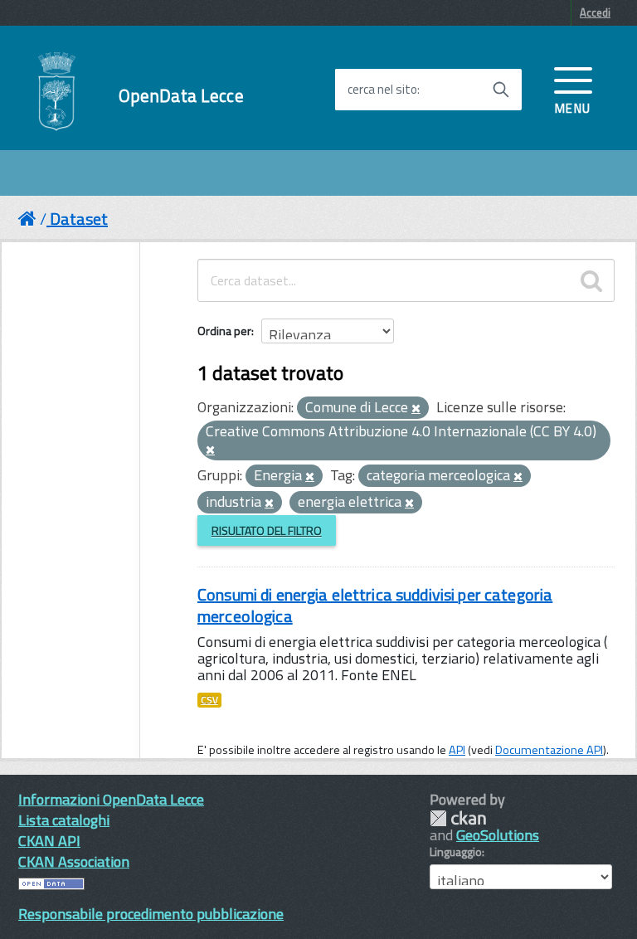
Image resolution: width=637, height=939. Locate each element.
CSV (209, 700)
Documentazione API (549, 750)
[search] (591, 280)
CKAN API (49, 841)
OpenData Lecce (181, 96)
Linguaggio (456, 852)
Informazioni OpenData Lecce (111, 799)
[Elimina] (416, 409)
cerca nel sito (382, 89)
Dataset (79, 218)
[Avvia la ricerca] (501, 89)
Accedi (595, 12)
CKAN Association (73, 861)
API (457, 750)
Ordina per (224, 330)
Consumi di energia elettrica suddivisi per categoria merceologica (374, 605)
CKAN (458, 818)
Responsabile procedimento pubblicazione (151, 914)
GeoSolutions (497, 835)
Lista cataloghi (63, 820)
